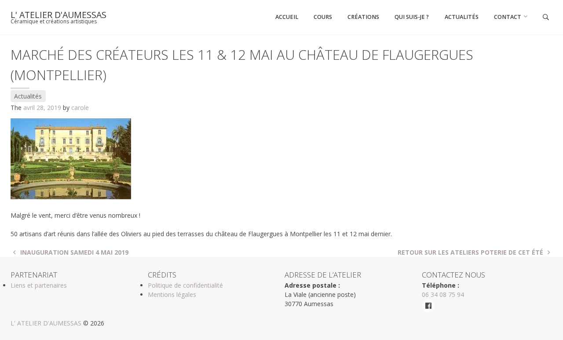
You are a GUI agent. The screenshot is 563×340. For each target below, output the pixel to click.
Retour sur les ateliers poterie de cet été (471, 252)
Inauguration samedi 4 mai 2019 (73, 252)
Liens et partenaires (39, 285)
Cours (323, 17)
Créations (363, 17)
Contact (507, 17)
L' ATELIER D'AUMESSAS (58, 15)
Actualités (462, 17)
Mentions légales (172, 294)
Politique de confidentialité (185, 285)
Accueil (286, 17)
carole (80, 107)
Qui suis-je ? (412, 17)
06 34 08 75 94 (443, 294)
